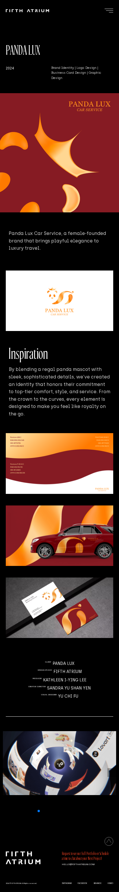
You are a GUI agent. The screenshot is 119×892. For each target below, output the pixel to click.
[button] (39, 811)
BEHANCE (97, 883)
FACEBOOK (82, 883)
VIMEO (110, 883)
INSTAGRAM (67, 883)
